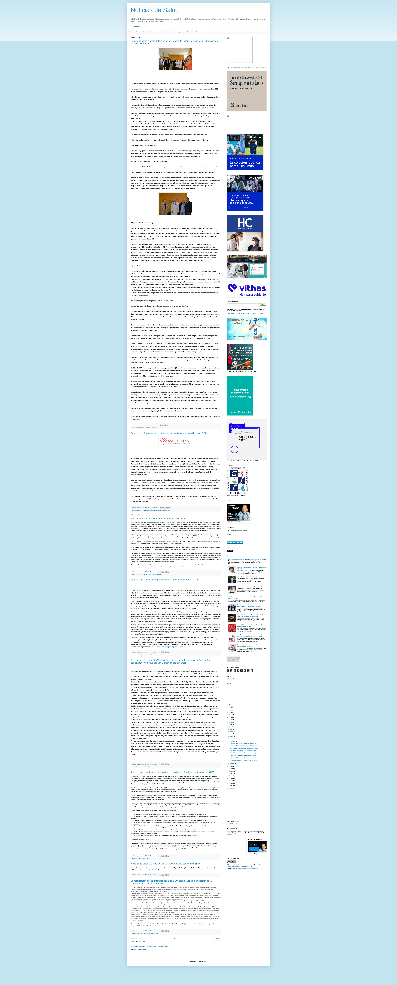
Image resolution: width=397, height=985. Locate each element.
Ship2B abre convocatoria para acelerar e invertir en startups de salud (165, 579)
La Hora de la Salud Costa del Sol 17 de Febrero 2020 (242, 313)
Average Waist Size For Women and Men (247, 577)
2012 (230, 778)
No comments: (154, 507)
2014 (230, 773)
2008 (230, 788)
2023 (230, 715)
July (231, 729)
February (232, 741)
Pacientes (190, 32)
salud (158, 427)
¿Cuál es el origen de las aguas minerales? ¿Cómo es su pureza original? (247, 559)
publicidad (154, 510)
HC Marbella (148, 427)
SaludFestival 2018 (165, 510)
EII (136, 574)
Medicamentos (201, 32)
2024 (230, 712)
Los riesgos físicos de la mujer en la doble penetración (251, 587)
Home (175, 938)
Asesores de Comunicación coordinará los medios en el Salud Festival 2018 (169, 433)
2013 (230, 776)
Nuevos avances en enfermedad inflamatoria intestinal (158, 518)
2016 (230, 769)
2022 (230, 717)
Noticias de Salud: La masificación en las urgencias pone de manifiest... (166, 863)
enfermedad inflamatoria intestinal (146, 574)
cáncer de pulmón (139, 427)
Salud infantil (147, 32)
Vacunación (170, 32)
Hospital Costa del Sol (144, 767)
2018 (230, 727)
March (232, 739)
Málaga (137, 510)
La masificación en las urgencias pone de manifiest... (243, 760)
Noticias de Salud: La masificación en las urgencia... (243, 758)
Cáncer (137, 767)
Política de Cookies (163, 946)
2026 (230, 708)
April (231, 736)
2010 (230, 783)
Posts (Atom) (141, 941)
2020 (230, 722)
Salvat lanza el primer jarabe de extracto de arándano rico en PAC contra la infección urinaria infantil (251, 635)
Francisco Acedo (242, 865)
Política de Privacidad (151, 946)
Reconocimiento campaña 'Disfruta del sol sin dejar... (244, 753)
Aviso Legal (142, 946)
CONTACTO (134, 946)
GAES (136, 858)
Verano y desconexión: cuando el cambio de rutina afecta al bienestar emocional (250, 645)
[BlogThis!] (162, 425)
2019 (230, 724)
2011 (230, 781)
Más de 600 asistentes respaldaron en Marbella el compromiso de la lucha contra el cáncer (250, 615)
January (232, 763)
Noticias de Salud (155, 10)
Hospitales (180, 32)
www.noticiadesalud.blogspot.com (248, 868)
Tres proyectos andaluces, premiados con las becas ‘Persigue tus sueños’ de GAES (172, 772)
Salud (138, 32)
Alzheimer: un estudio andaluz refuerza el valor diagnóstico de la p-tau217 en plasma (246, 597)
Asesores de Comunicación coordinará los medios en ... (244, 746)
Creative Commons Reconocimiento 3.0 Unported (240, 866)
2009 (230, 785)
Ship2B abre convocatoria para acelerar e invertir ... (243, 750)
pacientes (154, 427)
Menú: (131, 32)
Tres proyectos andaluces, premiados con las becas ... (244, 755)
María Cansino (142, 510)
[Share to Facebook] (166, 425)
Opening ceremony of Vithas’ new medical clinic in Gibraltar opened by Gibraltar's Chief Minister (250, 605)
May (231, 734)
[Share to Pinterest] (168, 425)
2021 (230, 720)
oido (140, 858)
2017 (230, 766)
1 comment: (154, 425)
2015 (230, 771)
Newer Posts (134, 938)
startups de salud (148, 654)
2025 (230, 710)
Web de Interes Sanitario (233, 663)
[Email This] (160, 425)
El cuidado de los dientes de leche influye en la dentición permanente (251, 567)
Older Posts (217, 938)
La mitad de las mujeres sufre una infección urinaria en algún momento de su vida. (251, 625)
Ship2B (134, 590)
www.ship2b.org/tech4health (172, 647)
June (231, 731)
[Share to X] (164, 425)
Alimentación (159, 32)
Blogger (205, 961)
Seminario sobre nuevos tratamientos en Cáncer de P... (244, 743)
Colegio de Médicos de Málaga (142, 933)
